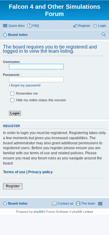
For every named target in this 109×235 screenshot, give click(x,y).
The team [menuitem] (88, 203)
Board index (18, 203)
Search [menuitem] (103, 35)
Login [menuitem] (102, 25)
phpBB (38, 211)
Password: (11, 75)
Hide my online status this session (40, 100)
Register (13, 186)
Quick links (16, 25)
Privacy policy (40, 172)
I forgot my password (24, 85)
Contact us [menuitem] (66, 203)
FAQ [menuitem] (35, 25)
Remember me (26, 93)
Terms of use (14, 172)
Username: (11, 62)
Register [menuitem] (84, 25)
